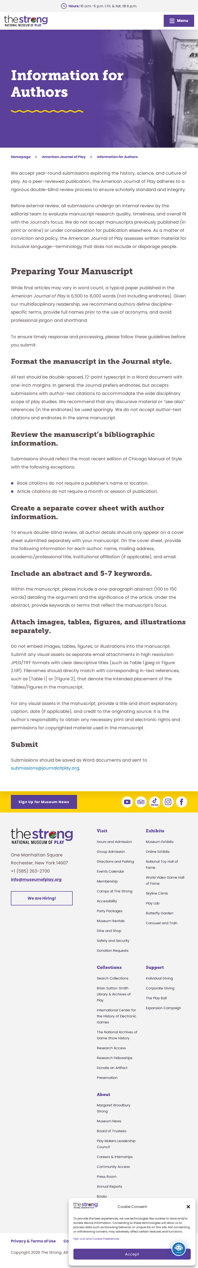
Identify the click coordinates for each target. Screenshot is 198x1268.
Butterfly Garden (159, 913)
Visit (102, 831)
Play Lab (152, 903)
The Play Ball (156, 998)
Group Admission (111, 851)
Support (155, 967)
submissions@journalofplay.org (45, 768)
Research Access (111, 1048)
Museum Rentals (111, 920)
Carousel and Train (161, 923)
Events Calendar (110, 871)
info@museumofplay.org (36, 879)
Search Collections (112, 978)
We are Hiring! (42, 898)
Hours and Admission (114, 841)
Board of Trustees (111, 1131)
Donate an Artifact (112, 1067)
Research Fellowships (114, 1057)
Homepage (21, 156)
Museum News (109, 1121)
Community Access (113, 1166)
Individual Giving (159, 978)
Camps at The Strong (114, 891)
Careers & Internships (115, 1156)
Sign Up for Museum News (44, 801)
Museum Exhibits (159, 841)
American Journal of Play (64, 156)
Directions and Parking (115, 861)
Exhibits (155, 831)
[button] (188, 1206)
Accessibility (107, 901)
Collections (109, 967)
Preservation (107, 1077)
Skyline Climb (157, 893)
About (103, 1094)
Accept (132, 1254)
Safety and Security (113, 940)
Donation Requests (112, 950)
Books (102, 1196)
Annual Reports (109, 1186)
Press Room (106, 1176)
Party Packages (109, 911)
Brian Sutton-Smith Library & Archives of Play (114, 994)
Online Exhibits (158, 851)
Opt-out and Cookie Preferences (96, 1239)
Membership (107, 881)
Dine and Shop (109, 930)
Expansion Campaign (163, 1008)
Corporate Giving (160, 988)
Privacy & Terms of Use (33, 1241)
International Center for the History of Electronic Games (116, 1016)
